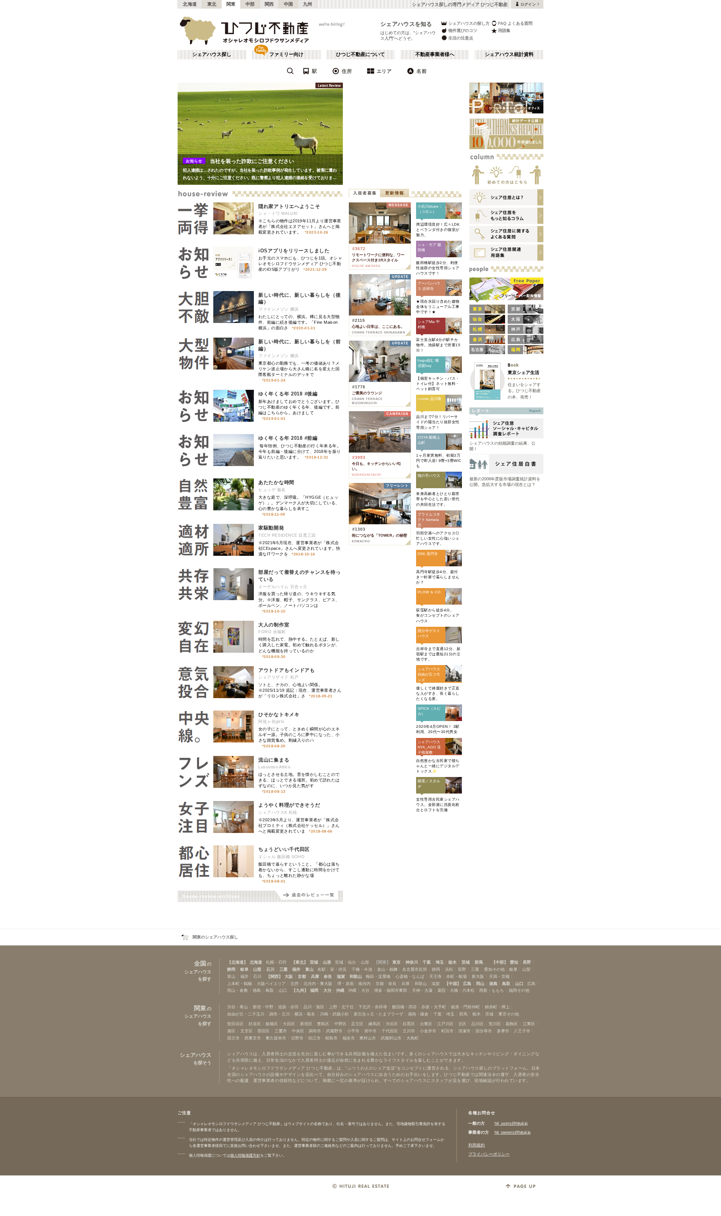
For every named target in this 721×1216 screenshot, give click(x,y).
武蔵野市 (334, 1031)
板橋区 (271, 1023)
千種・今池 (361, 969)
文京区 (246, 1031)
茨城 (466, 962)
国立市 (233, 1038)
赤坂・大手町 (433, 1007)
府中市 (370, 1031)
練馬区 (374, 1023)
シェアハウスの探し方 (469, 23)
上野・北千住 (341, 1007)
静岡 (231, 969)
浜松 (449, 969)
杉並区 (255, 1023)
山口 (519, 983)
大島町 (412, 1038)
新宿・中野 (263, 1007)
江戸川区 (445, 1023)
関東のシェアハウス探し (215, 937)
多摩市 (503, 1031)
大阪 (289, 976)
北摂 (294, 983)
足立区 (357, 1023)
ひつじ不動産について (360, 54)
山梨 (257, 969)
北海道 (190, 4)
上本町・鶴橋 (239, 983)
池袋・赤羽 (288, 1007)
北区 (462, 1023)
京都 (302, 976)
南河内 (364, 983)
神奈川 (412, 962)
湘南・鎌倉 (418, 1014)
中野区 (340, 1023)
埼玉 (440, 962)
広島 (467, 983)
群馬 (479, 962)
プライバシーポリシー (489, 1154)
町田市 (447, 1031)
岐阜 (244, 969)
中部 (250, 4)
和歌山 (356, 976)
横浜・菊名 (304, 1014)
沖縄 (340, 990)
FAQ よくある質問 (515, 23)
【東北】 (299, 962)
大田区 (289, 1023)
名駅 (321, 969)
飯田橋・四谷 (404, 1007)
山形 (327, 962)
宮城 (314, 962)
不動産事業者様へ (434, 54)
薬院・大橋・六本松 (456, 990)
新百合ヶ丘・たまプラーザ (378, 1014)
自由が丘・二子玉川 (245, 1014)
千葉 (426, 962)
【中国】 (453, 983)
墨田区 (263, 1031)
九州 (307, 4)
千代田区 (390, 1031)
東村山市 (367, 1038)
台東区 (426, 1023)
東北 (212, 4)
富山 (309, 969)
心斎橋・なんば (409, 976)
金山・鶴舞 (387, 969)
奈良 (328, 976)
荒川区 (495, 1023)
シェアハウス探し (211, 54)
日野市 (297, 1038)
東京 (396, 962)
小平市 (353, 1031)
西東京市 (252, 1038)
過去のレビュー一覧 (309, 896)
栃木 (452, 962)
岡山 (480, 983)
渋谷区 (392, 1023)
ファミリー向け (286, 54)
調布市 (315, 1031)
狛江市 (314, 1038)
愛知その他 (494, 969)
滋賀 (341, 976)
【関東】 (382, 962)
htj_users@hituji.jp (511, 1123)
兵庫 (315, 976)
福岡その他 (519, 990)
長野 (527, 962)
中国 (288, 4)
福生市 (348, 1038)
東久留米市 (275, 1038)
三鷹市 (281, 1031)
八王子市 (522, 1031)
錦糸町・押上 (497, 1007)
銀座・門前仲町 (465, 1007)
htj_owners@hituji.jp (513, 1132)
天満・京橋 (499, 976)
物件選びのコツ (462, 30)
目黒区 (409, 1023)
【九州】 (300, 990)
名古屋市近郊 (414, 969)
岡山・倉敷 (237, 990)
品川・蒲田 (313, 1007)
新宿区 (306, 1023)
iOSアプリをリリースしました (294, 250)
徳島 (493, 983)
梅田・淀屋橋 (378, 976)
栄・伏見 (338, 969)
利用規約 (476, 1145)
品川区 (477, 1023)
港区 (231, 1031)
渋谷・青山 (237, 1007)
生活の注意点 (460, 38)
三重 (283, 969)
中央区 (298, 1031)
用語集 (504, 30)
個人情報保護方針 (245, 1155)
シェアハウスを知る (406, 24)
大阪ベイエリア (271, 983)
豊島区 (323, 1023)
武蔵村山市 (391, 1038)
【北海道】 (237, 962)
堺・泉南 (345, 983)
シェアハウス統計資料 (509, 54)
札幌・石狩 (276, 962)
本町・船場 (456, 976)
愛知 (514, 962)
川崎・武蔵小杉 (334, 1014)
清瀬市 (464, 1031)
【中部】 (500, 962)
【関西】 (274, 976)
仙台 (352, 962)
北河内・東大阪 (317, 983)
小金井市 (428, 1031)
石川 (270, 969)
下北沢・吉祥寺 (372, 1007)
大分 (327, 990)
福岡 (314, 990)
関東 (231, 4)
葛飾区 (511, 1023)
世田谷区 (235, 1023)
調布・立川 (279, 1014)
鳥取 (506, 983)
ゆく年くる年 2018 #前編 (288, 438)
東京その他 (508, 1014)
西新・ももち (491, 990)
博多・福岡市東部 (390, 990)
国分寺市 (483, 1031)
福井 (296, 969)
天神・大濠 (422, 990)
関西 (269, 4)
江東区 (529, 1023)
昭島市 (331, 1038)
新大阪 (478, 976)
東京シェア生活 (523, 372)
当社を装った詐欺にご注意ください (252, 161)
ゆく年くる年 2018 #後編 (288, 394)
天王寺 (435, 976)
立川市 (409, 1031)
